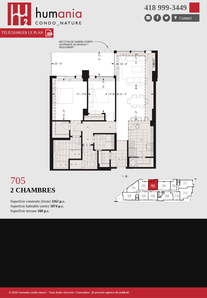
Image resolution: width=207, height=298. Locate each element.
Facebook (157, 18)
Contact (185, 18)
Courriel (148, 18)
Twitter (166, 18)
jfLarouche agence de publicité (110, 292)
